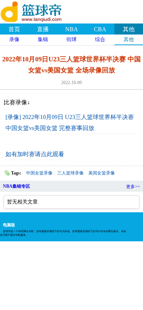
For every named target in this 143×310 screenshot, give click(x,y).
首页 (14, 29)
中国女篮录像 (39, 173)
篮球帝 (40, 10)
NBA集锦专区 (16, 186)
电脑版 (9, 225)
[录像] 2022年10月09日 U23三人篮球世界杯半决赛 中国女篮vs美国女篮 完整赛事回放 (70, 122)
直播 (43, 29)
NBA (71, 29)
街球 (71, 39)
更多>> (133, 186)
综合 (100, 39)
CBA (100, 29)
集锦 (43, 39)
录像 (14, 39)
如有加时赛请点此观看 (35, 154)
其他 (129, 29)
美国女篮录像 (101, 173)
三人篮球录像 (70, 173)
